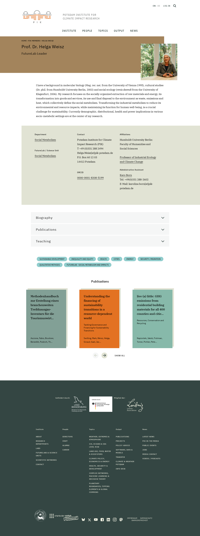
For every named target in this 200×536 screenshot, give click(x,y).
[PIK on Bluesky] (84, 519)
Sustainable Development (52, 259)
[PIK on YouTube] (96, 519)
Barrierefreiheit (140, 520)
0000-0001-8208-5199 (90, 177)
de (159, 6)
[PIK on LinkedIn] (109, 519)
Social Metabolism (45, 139)
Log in (166, 6)
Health (103, 259)
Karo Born (126, 175)
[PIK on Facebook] (102, 519)
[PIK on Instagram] (115, 519)
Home (24, 41)
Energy (130, 259)
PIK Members (34, 41)
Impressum (132, 518)
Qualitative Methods (50, 265)
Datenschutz (146, 518)
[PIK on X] (90, 519)
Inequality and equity (82, 259)
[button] (96, 355)
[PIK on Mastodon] (121, 519)
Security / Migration (150, 259)
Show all (120, 355)
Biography (44, 217)
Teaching (43, 241)
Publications (46, 229)
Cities (116, 259)
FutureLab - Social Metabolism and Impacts (88, 265)
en (154, 6)
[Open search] (175, 5)
